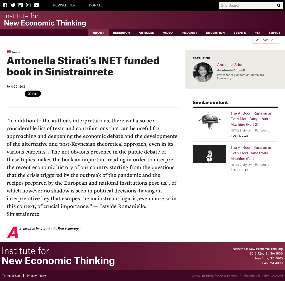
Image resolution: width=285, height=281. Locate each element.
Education (215, 32)
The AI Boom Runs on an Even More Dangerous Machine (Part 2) (251, 119)
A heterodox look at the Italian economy (49, 228)
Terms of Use (11, 275)
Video (168, 32)
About (98, 32)
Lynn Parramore (258, 130)
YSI (257, 32)
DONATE (95, 5)
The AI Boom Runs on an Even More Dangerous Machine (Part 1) (251, 153)
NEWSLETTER (64, 5)
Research (121, 32)
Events (240, 32)
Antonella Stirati (230, 65)
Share (265, 39)
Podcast (189, 32)
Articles (146, 32)
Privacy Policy (36, 275)
